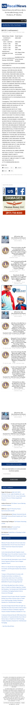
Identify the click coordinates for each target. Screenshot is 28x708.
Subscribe (14, 479)
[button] (22, 20)
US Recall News (14, 6)
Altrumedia (17, 702)
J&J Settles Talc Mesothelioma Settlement (18, 237)
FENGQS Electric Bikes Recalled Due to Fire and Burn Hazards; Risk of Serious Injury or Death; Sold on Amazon (18, 385)
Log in (17, 704)
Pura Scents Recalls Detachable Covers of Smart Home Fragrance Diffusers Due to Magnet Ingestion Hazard (18, 277)
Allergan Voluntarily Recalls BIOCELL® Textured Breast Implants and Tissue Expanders (13, 516)
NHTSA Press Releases (16, 174)
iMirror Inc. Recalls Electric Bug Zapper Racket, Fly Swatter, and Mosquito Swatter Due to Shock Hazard (13, 568)
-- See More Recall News (7, 626)
